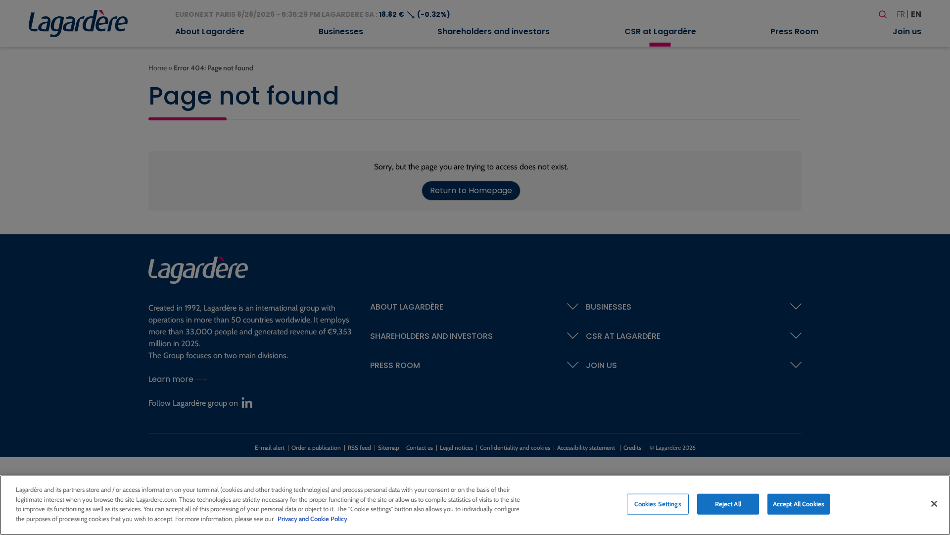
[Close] (934, 504)
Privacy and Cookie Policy (312, 518)
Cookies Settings (657, 504)
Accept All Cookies (798, 504)
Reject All (728, 504)
